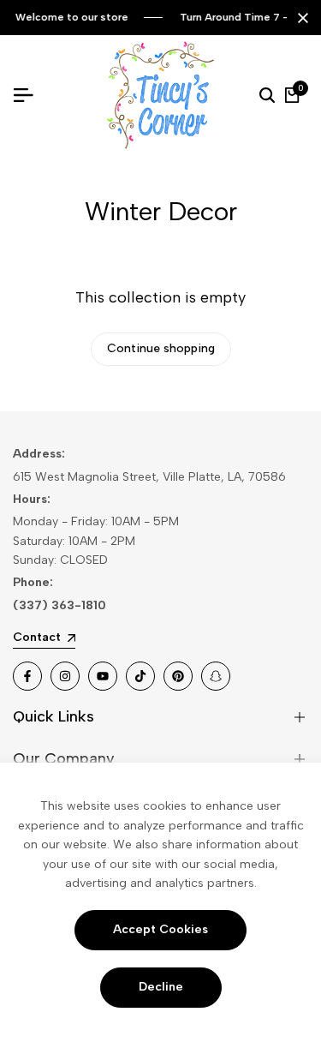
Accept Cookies (160, 929)
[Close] (299, 18)
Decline (161, 986)
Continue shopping (161, 348)
